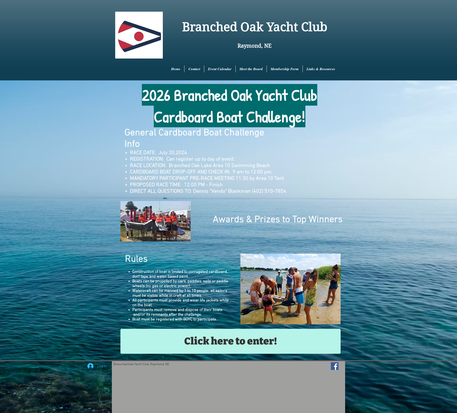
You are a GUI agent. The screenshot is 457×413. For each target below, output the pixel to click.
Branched (209, 27)
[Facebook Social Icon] (334, 366)
